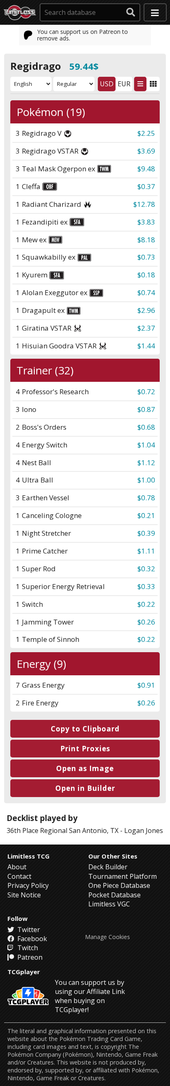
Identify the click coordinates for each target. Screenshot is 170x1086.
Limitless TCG (28, 856)
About (16, 866)
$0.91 (146, 685)
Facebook (31, 938)
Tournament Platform (122, 876)
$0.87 (146, 409)
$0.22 (146, 604)
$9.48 (146, 168)
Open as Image (85, 768)
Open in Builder (85, 788)
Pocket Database (114, 894)
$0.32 (146, 568)
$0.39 (146, 533)
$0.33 (146, 586)
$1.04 (146, 445)
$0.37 (146, 186)
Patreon (29, 957)
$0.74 (146, 292)
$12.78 (144, 204)
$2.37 (146, 328)
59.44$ (84, 66)
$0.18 (146, 274)
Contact (19, 876)
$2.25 (146, 133)
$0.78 (146, 497)
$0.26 (146, 622)
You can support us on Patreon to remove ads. (82, 35)
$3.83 (146, 222)
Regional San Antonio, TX (79, 830)
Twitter (28, 929)
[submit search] (130, 12)
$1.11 (146, 551)
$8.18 (146, 239)
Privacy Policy (28, 885)
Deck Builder (108, 866)
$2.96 (146, 310)
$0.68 (146, 427)
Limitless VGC (109, 904)
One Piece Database (119, 885)
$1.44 (146, 345)
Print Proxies (85, 748)
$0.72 (146, 391)
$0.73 (146, 257)
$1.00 (146, 480)
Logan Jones (143, 830)
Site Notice (24, 894)
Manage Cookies (107, 937)
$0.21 (146, 515)
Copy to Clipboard (85, 728)
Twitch (27, 947)
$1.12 (146, 462)
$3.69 (146, 151)
